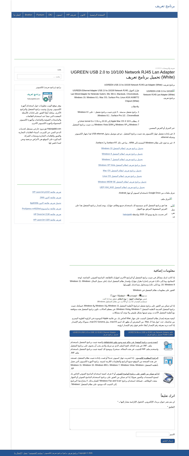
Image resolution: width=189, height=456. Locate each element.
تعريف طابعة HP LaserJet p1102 (46, 192)
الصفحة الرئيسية (97, 15)
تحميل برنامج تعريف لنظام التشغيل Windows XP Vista (122, 165)
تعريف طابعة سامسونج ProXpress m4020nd (41, 208)
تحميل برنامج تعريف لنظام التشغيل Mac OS (122, 170)
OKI (50, 15)
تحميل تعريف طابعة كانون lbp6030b (45, 203)
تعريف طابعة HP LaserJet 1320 (47, 220)
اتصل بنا (17, 15)
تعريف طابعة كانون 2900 (50, 197)
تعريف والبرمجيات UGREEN (165, 68)
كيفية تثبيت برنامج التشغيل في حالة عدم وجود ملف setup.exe (131, 342)
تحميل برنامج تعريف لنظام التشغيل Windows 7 (122, 159)
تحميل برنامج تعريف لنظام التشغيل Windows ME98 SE (122, 182)
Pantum (40, 15)
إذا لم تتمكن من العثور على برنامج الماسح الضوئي (137, 374)
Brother (28, 15)
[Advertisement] (94, 40)
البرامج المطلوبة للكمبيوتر (147, 358)
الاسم (172, 434)
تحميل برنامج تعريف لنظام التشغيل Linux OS (122, 176)
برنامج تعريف (165, 6)
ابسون (59, 15)
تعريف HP (71, 15)
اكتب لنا (127, 284)
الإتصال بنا (18, 453)
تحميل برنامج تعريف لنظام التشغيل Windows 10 (122, 148)
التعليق (171, 407)
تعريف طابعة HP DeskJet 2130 (47, 214)
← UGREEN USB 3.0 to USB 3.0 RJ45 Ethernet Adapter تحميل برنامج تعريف (95, 333)
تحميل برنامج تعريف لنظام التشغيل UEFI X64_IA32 (122, 187)
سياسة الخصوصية (36, 453)
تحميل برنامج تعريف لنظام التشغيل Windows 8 (122, 154)
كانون (83, 15)
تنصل (26, 453)
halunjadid (127, 214)
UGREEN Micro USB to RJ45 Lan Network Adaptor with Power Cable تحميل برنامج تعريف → (150, 333)
